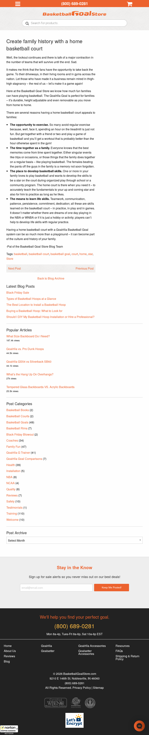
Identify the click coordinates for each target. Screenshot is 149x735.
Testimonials (14, 507)
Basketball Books (17, 410)
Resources (123, 646)
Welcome (12, 519)
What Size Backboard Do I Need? (28, 336)
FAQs (119, 651)
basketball (20, 254)
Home (8, 646)
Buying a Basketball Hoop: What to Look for (34, 311)
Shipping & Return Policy (127, 657)
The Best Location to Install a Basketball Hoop (36, 305)
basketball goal (60, 254)
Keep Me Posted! (112, 587)
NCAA (10, 483)
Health (10, 465)
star (90, 254)
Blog (7, 661)
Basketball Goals (17, 422)
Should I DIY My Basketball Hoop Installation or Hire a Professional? (50, 317)
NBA (9, 477)
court (75, 254)
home (83, 254)
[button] (9, 730)
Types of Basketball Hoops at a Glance (31, 299)
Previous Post (85, 268)
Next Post (14, 268)
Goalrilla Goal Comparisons (24, 459)
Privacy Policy (82, 688)
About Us (10, 651)
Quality (10, 489)
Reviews (12, 495)
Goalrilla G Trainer (18, 452)
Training (11, 513)
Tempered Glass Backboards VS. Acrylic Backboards (40, 387)
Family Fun (13, 446)
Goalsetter (47, 651)
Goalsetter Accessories (86, 652)
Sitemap (98, 688)
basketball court (39, 254)
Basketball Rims (16, 428)
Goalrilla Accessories (92, 646)
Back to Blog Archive (50, 278)
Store (9, 258)
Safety (10, 501)
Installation (13, 471)
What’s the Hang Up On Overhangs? (29, 374)
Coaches (12, 440)
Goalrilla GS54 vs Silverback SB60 (28, 361)
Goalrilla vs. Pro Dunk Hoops (25, 349)
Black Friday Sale (17, 292)
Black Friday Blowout (20, 434)
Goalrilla (46, 646)
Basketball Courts (17, 416)
